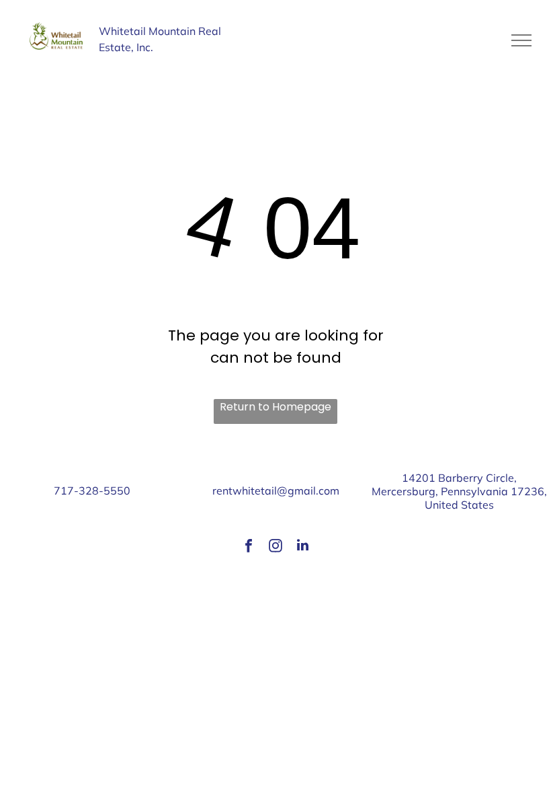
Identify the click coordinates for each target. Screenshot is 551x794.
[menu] (521, 40)
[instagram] (275, 547)
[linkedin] (302, 547)
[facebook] (249, 547)
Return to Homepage (275, 406)
